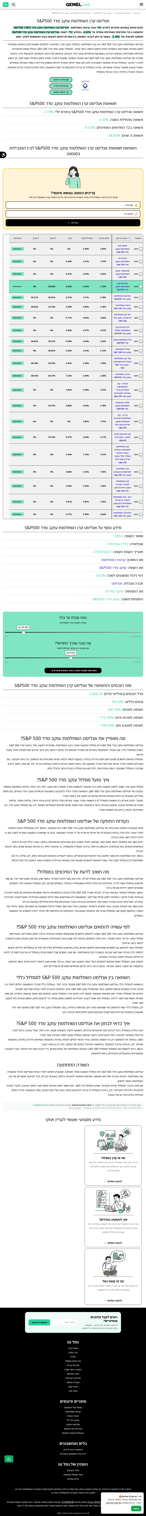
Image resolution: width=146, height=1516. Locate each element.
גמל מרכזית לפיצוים (73, 1428)
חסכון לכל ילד (73, 1420)
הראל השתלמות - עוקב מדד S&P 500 (122, 307)
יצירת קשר (73, 1386)
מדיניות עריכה (73, 1365)
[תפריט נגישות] (3, 155)
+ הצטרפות (17, 249)
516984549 (68, 1502)
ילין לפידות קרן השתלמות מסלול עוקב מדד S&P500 (122, 330)
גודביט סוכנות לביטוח (81, 1105)
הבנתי (136, 1508)
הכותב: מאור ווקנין (73, 1369)
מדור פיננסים (73, 1470)
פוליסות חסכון (73, 1424)
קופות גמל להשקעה (73, 1407)
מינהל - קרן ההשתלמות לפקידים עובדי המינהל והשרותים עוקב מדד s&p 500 (122, 390)
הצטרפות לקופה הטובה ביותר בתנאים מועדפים (74, 670)
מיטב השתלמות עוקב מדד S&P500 (122, 376)
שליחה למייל (59, 86)
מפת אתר (73, 1390)
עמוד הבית (73, 1348)
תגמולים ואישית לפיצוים (73, 1433)
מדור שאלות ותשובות (73, 1474)
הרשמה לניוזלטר (39, 1322)
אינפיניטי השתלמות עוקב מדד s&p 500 (122, 261)
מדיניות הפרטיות (73, 1378)
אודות (73, 1356)
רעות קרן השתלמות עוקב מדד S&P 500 (122, 514)
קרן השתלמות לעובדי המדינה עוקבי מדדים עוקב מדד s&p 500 (122, 486)
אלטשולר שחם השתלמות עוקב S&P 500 (122, 274)
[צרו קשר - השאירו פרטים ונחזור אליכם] (6, 4)
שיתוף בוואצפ (59, 79)
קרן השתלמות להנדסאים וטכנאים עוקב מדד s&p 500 (122, 471)
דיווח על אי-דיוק (75, 1108)
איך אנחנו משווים (73, 1361)
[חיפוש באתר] (13, 4)
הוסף (136, 249)
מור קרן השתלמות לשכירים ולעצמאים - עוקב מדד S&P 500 (122, 363)
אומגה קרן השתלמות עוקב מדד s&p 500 (122, 248)
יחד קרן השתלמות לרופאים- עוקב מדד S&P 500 (122, 317)
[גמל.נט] (78, 4)
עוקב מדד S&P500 (112, 567)
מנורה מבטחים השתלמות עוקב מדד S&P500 (122, 405)
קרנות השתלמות (113, 559)
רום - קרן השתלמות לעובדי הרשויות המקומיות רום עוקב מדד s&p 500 (122, 502)
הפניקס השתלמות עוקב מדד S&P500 (122, 297)
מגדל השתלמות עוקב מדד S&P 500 (122, 351)
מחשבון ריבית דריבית (73, 1449)
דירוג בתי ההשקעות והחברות (73, 1453)
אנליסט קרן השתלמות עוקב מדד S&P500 (122, 286)
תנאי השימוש (73, 1373)
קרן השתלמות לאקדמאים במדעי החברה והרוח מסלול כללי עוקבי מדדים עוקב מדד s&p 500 (122, 454)
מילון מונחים (73, 1478)
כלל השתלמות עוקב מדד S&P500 (122, 341)
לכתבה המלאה (114, 1181)
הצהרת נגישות (73, 1382)
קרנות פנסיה (73, 1415)
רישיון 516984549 (41, 1105)
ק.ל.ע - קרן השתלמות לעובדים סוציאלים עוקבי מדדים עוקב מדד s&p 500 (122, 421)
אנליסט (117, 583)
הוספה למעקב (59, 92)
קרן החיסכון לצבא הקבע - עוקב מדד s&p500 (122, 437)
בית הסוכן (73, 1352)
